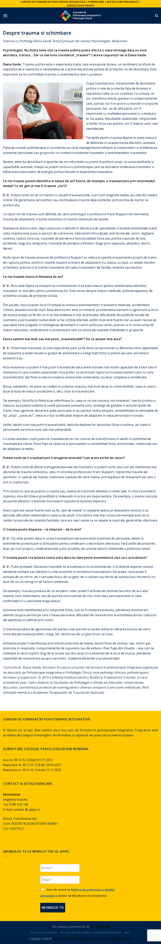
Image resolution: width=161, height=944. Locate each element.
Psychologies (100, 41)
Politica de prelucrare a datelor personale (90, 932)
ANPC (127, 932)
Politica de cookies (44, 932)
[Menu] (5, 15)
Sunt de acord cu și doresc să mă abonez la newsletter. (77, 893)
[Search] (156, 15)
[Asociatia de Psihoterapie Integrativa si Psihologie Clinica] (80, 16)
